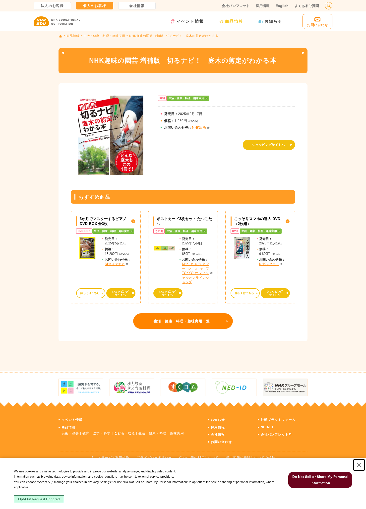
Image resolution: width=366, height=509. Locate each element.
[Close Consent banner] (359, 464)
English (282, 6)
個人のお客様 (94, 6)
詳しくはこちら (90, 292)
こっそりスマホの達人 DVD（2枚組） (257, 221)
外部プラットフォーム (278, 420)
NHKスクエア (114, 264)
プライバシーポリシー (154, 457)
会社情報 (137, 6)
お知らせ (273, 21)
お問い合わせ (221, 442)
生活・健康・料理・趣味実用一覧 (182, 321)
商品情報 (234, 21)
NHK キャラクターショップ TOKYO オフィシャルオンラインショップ (195, 273)
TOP (60, 36)
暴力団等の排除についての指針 (250, 457)
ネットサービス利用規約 (110, 457)
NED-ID (267, 427)
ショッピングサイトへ (268, 145)
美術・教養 (70, 433)
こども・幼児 (124, 433)
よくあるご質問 (307, 6)
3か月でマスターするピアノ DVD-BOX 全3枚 (103, 221)
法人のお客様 (52, 6)
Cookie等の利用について (199, 457)
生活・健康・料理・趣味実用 (104, 36)
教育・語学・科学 (96, 433)
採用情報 (263, 6)
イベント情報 (190, 21)
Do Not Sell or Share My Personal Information (320, 480)
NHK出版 (199, 127)
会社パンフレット (236, 6)
